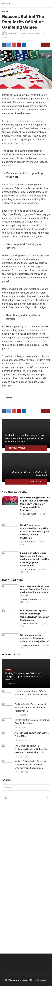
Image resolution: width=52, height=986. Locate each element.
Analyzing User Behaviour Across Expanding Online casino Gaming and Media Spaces (34, 591)
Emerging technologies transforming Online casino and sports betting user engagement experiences (35, 559)
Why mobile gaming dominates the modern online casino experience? (35, 638)
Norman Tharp (18, 34)
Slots (9, 670)
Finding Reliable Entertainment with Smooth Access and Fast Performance (30, 707)
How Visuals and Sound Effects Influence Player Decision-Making (31, 693)
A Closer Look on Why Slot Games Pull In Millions (31, 734)
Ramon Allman (30, 599)
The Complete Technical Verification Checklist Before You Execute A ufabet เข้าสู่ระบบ (31, 749)
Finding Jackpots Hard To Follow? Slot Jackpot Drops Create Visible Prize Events (25, 676)
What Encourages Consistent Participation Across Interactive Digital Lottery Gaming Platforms (34, 531)
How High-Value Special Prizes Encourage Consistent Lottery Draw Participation (34, 615)
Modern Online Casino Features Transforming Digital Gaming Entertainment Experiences (30, 764)
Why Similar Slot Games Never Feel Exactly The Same (32, 722)
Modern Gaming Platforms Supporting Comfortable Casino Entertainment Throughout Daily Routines (35, 504)
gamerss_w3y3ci (31, 645)
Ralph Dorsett (30, 624)
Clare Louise (29, 514)
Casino (5, 11)
